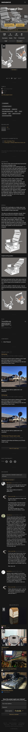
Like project (20, 25)
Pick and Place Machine (7, 690)
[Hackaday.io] (6, 2)
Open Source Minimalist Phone (8, 669)
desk (16, 111)
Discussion (20, 41)
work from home (6, 109)
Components (21, 38)
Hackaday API (21, 724)
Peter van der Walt (15, 21)
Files (15, 38)
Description (5, 38)
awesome (4, 113)
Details (10, 38)
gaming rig (14, 109)
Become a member (4, 700)
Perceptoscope (5, 647)
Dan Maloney (9, 515)
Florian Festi (6, 627)
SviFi (4, 93)
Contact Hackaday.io (13, 723)
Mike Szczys (9, 482)
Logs (6, 41)
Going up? (14, 719)
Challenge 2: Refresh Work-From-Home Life (14, 142)
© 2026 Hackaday (14, 728)
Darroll (5, 91)
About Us (5, 723)
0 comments (20, 356)
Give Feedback (22, 723)
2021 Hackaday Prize (3, 46)
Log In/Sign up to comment (8, 479)
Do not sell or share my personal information (14, 726)
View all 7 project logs (14, 448)
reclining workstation (7, 111)
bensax (5, 649)
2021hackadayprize (6, 115)
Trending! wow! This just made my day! (10, 436)
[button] (25, 2)
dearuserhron (9, 571)
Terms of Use (6, 724)
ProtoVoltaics (6, 692)
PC (7, 127)
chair (20, 111)
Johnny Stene (6, 670)
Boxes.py (3, 626)
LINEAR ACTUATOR (16, 113)
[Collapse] (11, 352)
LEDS (9, 113)
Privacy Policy (14, 724)
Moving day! (4, 354)
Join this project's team (6, 95)
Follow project (9, 25)
